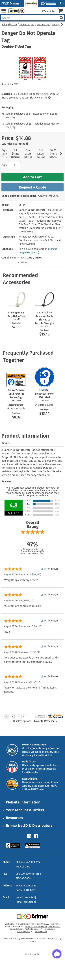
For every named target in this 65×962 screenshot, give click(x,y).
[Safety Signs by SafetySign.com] (15, 10)
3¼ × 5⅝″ (12, 84)
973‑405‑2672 (50, 195)
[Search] (61, 17)
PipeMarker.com (31, 929)
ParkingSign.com (17, 929)
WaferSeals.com (41, 932)
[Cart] (61, 10)
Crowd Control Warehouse (36, 926)
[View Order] (28, 13)
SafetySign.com (9, 24)
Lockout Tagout (27, 24)
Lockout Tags (43, 24)
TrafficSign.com (54, 926)
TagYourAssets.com (47, 929)
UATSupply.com (23, 932)
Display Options (22, 721)
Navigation (3, 10)
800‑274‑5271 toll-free (28, 862)
